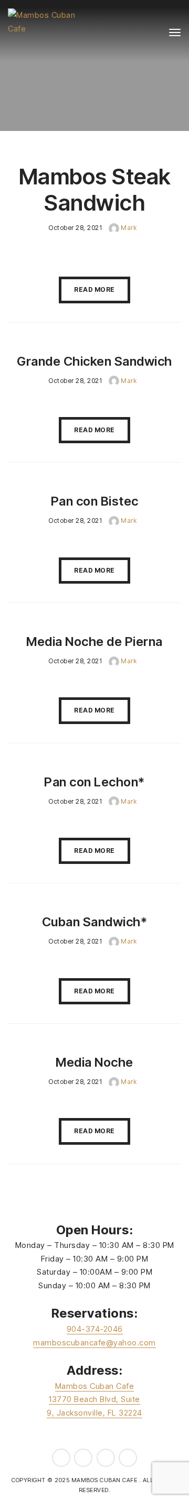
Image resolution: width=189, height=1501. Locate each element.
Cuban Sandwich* (95, 921)
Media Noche (94, 1062)
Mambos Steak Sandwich (95, 189)
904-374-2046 (95, 1329)
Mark (128, 228)
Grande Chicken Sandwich (94, 361)
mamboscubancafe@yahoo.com (94, 1342)
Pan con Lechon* (94, 782)
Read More (94, 289)
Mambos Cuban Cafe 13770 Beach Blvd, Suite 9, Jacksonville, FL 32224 (94, 1399)
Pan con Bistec (95, 501)
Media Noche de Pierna (94, 641)
